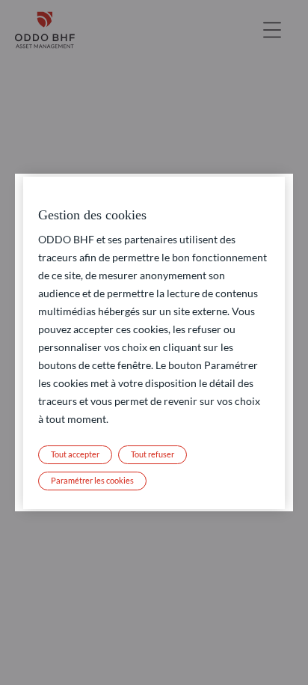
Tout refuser (152, 454)
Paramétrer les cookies (92, 480)
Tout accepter (75, 454)
